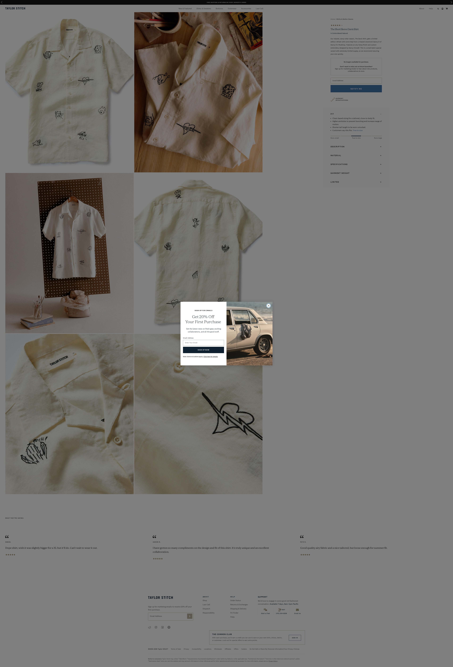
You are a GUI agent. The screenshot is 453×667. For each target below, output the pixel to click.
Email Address (188, 338)
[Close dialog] (268, 306)
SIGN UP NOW (203, 350)
